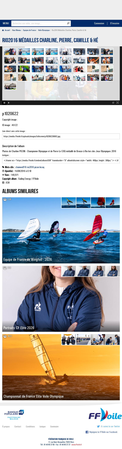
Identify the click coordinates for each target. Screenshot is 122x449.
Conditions (30, 426)
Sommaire (54, 426)
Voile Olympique (44, 30)
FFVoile (101, 9)
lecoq (42, 167)
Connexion (99, 23)
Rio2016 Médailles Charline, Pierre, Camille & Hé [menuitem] (69, 30)
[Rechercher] (68, 23)
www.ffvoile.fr (77, 444)
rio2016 (30, 167)
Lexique (43, 426)
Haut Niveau (16, 30)
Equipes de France (29, 30)
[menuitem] (6, 30)
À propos (6, 426)
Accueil (7, 30)
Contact (17, 426)
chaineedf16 (20, 167)
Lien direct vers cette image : (14, 131)
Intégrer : (6, 155)
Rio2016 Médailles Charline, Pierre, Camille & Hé (50, 41)
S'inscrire (114, 23)
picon (36, 167)
